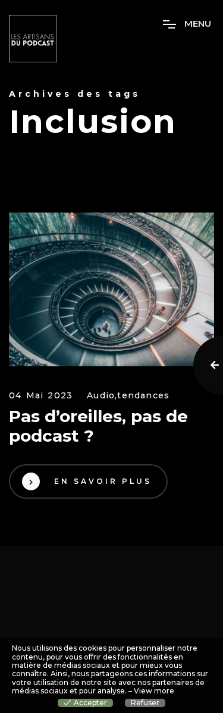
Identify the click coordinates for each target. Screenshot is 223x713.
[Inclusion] (111, 289)
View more (154, 691)
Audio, (102, 396)
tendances (143, 396)
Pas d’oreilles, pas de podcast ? (98, 426)
